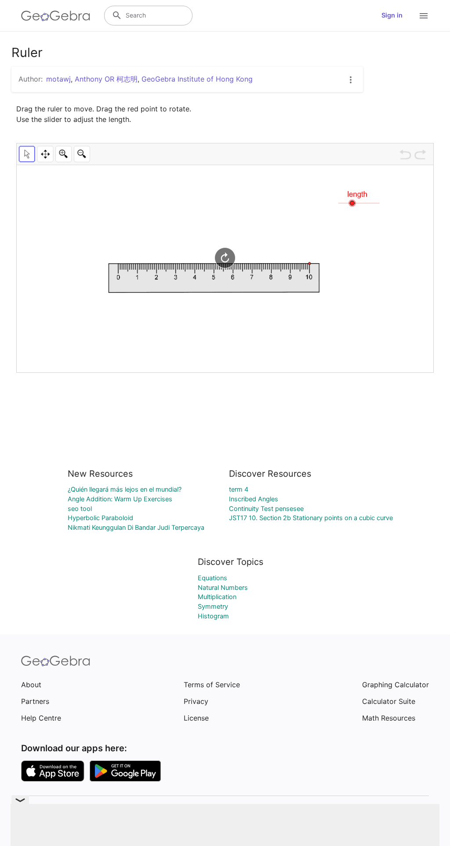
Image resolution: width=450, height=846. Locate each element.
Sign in (392, 15)
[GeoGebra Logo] (55, 16)
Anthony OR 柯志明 (106, 79)
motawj (58, 79)
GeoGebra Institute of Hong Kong (197, 79)
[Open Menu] (423, 16)
